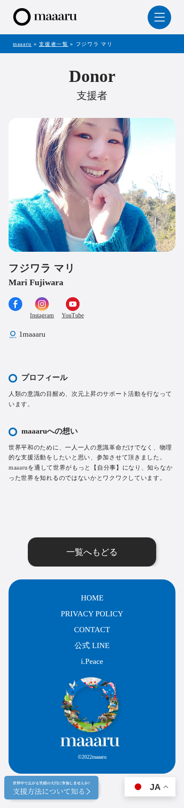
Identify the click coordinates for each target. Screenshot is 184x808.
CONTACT (92, 629)
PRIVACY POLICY (92, 613)
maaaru (22, 44)
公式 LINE (92, 645)
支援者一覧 (53, 44)
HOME (92, 598)
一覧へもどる (92, 552)
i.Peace (92, 661)
